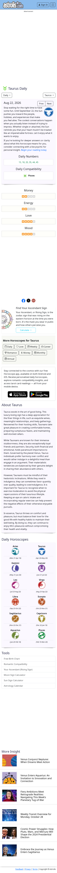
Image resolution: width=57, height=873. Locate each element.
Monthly (40, 352)
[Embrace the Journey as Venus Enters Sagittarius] (9, 850)
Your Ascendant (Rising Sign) (18, 669)
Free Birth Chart (12, 658)
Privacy (28, 869)
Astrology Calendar (13, 685)
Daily (6, 95)
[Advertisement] (28, 41)
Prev (41, 103)
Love (20, 346)
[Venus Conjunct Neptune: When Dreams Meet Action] (9, 760)
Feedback (19, 869)
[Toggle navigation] (52, 5)
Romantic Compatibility (15, 664)
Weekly (33, 346)
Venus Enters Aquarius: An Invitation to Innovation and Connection (36, 778)
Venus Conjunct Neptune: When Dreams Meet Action (35, 760)
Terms (35, 869)
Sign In (44, 4)
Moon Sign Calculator (14, 675)
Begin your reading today (34, 149)
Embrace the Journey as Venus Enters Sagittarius (37, 850)
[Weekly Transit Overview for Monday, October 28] (9, 815)
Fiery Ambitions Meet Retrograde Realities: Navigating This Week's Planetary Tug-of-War (33, 795)
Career (47, 346)
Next (49, 103)
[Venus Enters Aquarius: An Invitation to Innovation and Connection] (9, 777)
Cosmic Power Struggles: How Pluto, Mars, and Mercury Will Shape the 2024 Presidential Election (37, 833)
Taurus (48, 95)
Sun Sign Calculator (13, 680)
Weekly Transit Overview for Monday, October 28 (36, 815)
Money (26, 352)
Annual (10, 358)
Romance (12, 352)
